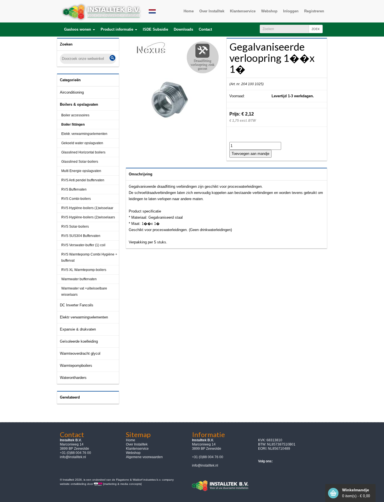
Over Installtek (137, 444)
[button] (79, 29)
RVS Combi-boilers (76, 199)
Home (130, 440)
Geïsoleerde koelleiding (79, 341)
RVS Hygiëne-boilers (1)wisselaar (87, 208)
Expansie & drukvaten (78, 329)
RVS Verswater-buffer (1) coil (83, 245)
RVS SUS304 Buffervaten (80, 236)
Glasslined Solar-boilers (79, 162)
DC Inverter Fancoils (76, 305)
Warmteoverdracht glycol (80, 353)
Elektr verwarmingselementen (84, 317)
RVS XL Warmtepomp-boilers (83, 270)
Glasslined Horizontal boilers (83, 152)
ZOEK (316, 28)
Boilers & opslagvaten (79, 104)
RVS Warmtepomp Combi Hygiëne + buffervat (89, 257)
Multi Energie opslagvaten (81, 171)
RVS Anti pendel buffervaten (82, 180)
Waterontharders (73, 378)
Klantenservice (137, 449)
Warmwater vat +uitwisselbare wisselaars (84, 291)
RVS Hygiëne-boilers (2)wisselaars (88, 217)
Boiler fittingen (73, 124)
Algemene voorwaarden (144, 457)
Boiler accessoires (75, 115)
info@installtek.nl (73, 457)
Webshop (133, 453)
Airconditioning (72, 92)
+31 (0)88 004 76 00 (207, 457)
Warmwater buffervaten (79, 279)
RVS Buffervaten (74, 189)
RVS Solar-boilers (75, 227)
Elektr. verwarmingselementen (84, 134)
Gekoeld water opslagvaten (82, 143)
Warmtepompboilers (76, 365)
